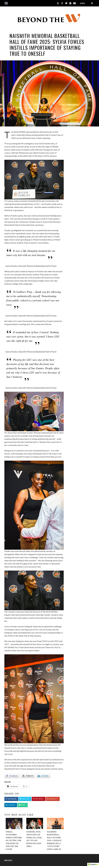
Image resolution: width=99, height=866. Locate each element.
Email (23, 805)
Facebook (11, 799)
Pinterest (39, 799)
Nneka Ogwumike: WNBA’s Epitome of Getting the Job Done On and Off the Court (14, 840)
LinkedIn (11, 805)
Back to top (7, 860)
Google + (53, 799)
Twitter (25, 799)
